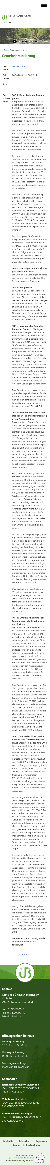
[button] (4, 37)
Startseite (8, 1141)
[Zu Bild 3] (26, 41)
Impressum (41, 1141)
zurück (25, 954)
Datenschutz (25, 1141)
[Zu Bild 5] (32, 41)
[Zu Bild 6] (36, 41)
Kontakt (17, 1145)
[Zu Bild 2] (22, 41)
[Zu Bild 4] (29, 41)
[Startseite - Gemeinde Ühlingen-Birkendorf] (16, 19)
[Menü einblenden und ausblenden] (44, 5)
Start (6, 50)
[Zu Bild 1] (19, 41)
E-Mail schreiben (11, 1016)
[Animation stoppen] (15, 41)
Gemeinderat (18, 66)
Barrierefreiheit (33, 1145)
